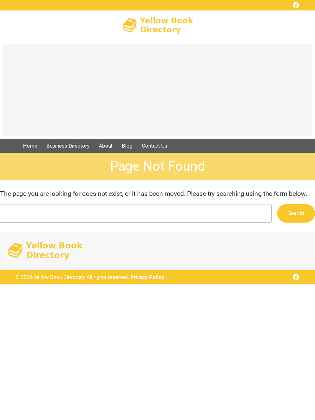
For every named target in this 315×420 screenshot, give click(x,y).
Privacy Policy (147, 277)
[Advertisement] (157, 93)
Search (296, 213)
